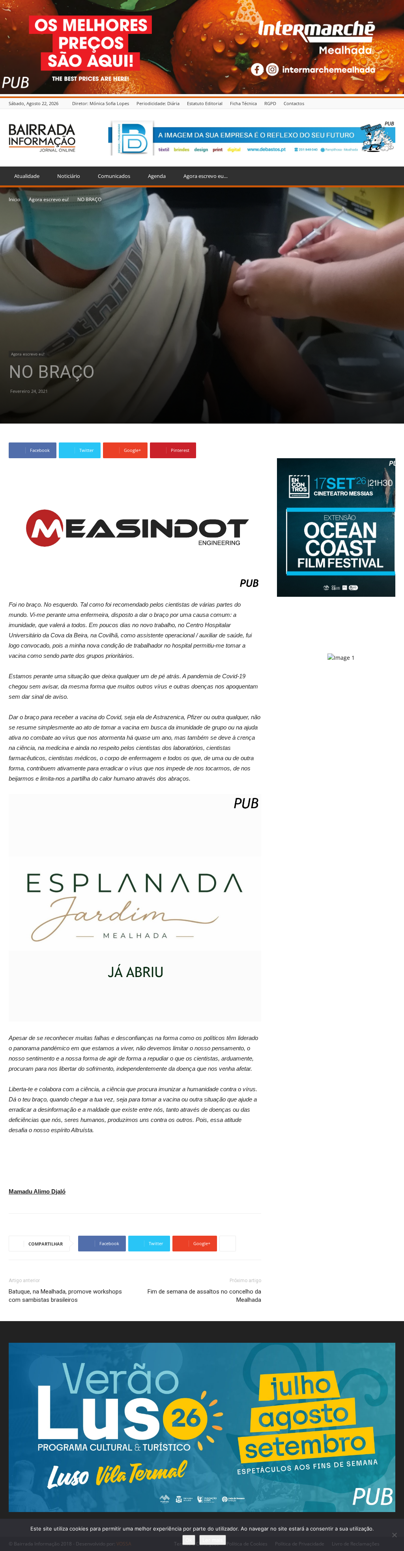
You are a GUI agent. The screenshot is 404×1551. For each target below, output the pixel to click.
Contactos (294, 103)
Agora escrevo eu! (49, 199)
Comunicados (114, 176)
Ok (188, 1540)
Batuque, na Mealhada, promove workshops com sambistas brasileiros (65, 1295)
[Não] (394, 1535)
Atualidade (26, 176)
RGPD (270, 103)
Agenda (157, 176)
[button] (385, 176)
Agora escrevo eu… (205, 176)
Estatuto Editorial (205, 103)
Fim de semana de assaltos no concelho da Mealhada (204, 1295)
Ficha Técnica (243, 103)
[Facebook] (391, 103)
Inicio (14, 199)
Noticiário (68, 176)
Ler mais (212, 1540)
